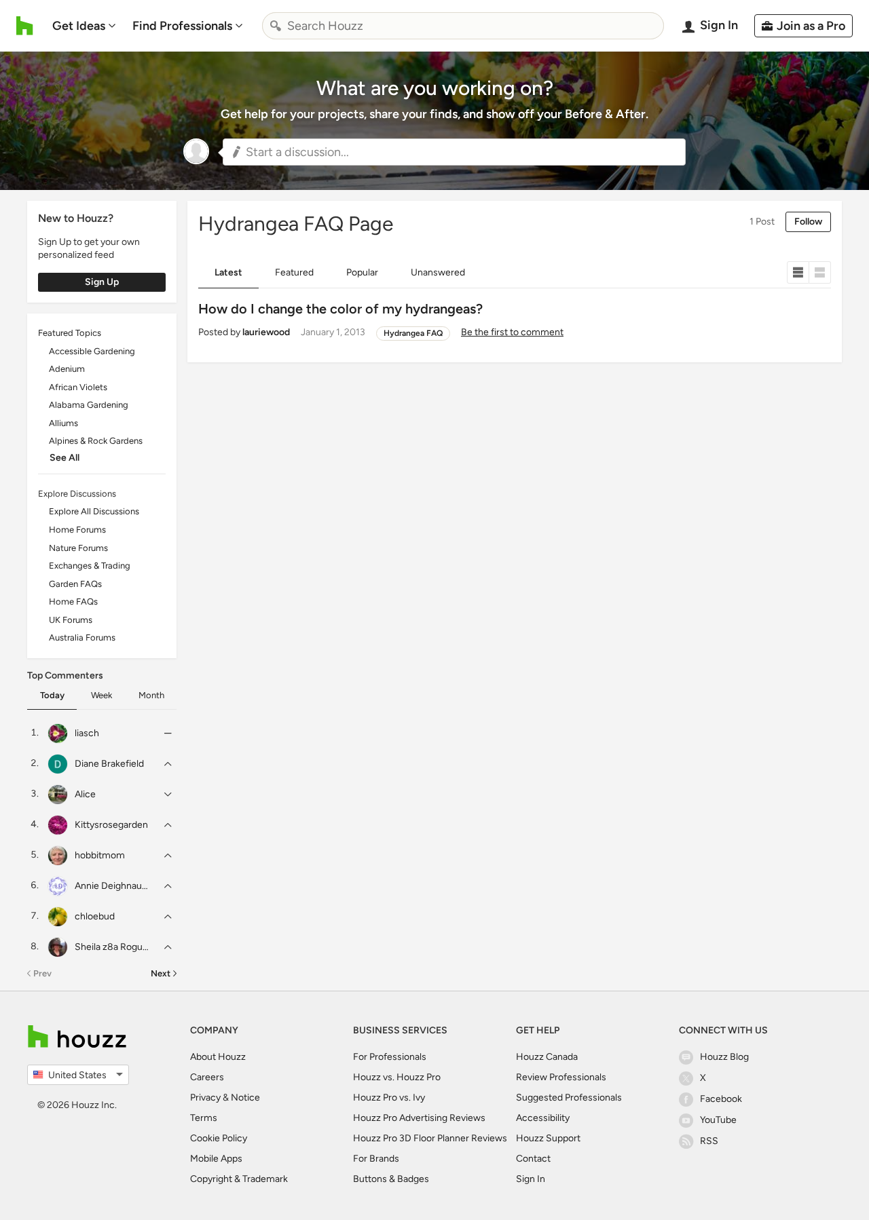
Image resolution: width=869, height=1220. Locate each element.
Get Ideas (78, 25)
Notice (245, 1097)
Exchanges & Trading (89, 565)
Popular (362, 272)
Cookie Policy (218, 1138)
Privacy (205, 1097)
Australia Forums (82, 637)
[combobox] (463, 25)
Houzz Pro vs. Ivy (389, 1097)
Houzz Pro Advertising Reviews (419, 1118)
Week (101, 695)
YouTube (718, 1120)
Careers (207, 1077)
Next (160, 973)
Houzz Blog (724, 1057)
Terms (203, 1118)
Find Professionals (182, 25)
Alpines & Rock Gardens (96, 441)
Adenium (67, 369)
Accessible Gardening (92, 351)
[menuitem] (84, 26)
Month (151, 695)
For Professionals (389, 1057)
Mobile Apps (216, 1158)
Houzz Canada (547, 1057)
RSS (709, 1141)
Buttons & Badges (391, 1179)
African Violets (78, 387)
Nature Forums (78, 548)
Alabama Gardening (88, 405)
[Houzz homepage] (25, 26)
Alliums (63, 423)
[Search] (275, 25)
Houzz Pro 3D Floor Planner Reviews (430, 1138)
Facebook (721, 1099)
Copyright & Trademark (239, 1179)
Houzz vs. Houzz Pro (397, 1077)
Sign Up (102, 282)
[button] (454, 152)
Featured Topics (69, 333)
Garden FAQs (75, 584)
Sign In (530, 1179)
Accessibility (543, 1118)
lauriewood (266, 332)
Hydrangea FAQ (413, 333)
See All (64, 457)
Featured (294, 272)
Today (52, 695)
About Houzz (218, 1057)
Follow (808, 221)
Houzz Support (548, 1138)
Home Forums (77, 530)
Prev (42, 973)
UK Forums (70, 620)
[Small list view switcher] (798, 272)
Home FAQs (73, 601)
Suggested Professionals (569, 1097)
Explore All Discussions (94, 511)
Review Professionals (561, 1077)
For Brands (376, 1158)
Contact (533, 1158)
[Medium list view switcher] (820, 272)
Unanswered (438, 272)
